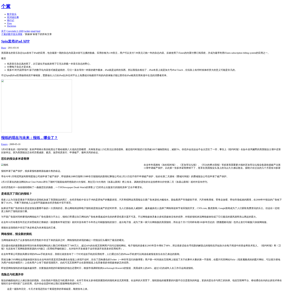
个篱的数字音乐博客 (11, 34)
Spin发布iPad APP (15, 41)
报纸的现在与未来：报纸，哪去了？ (29, 138)
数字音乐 (12, 14)
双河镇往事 (13, 17)
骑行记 (10, 20)
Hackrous (11, 26)
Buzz (3, 47)
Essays (4, 144)
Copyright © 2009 (15, 31)
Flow (9, 23)
